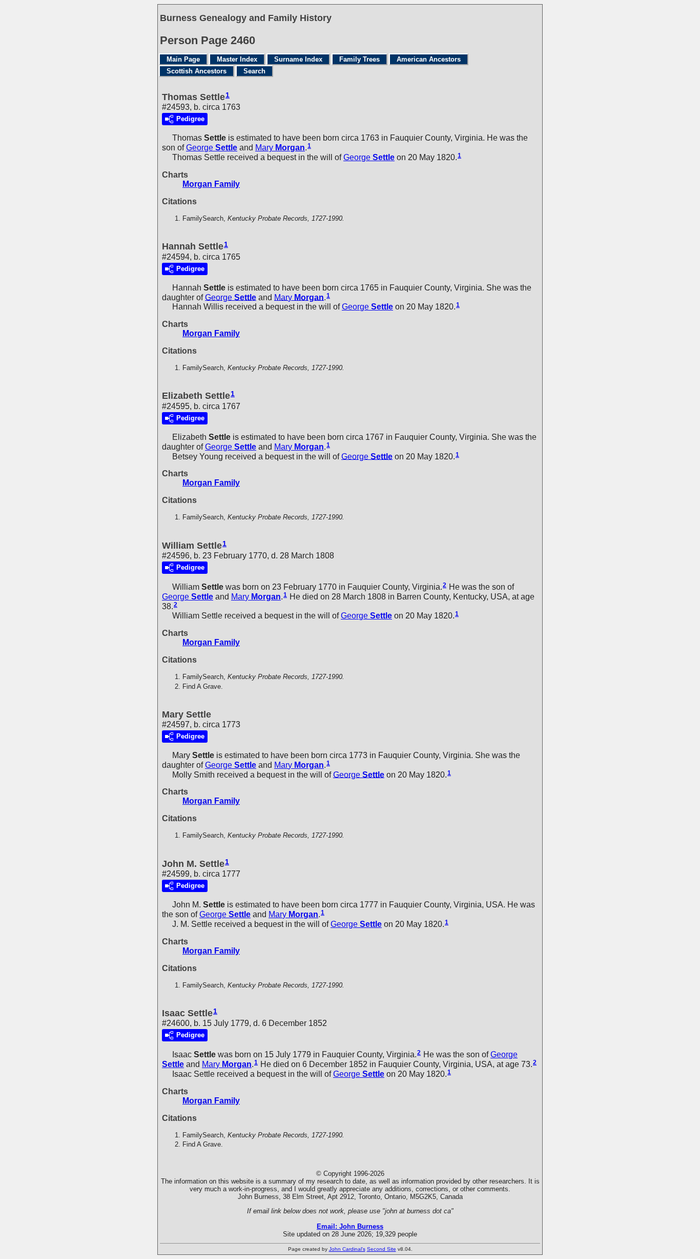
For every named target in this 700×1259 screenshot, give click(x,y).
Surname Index (298, 59)
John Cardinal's (347, 1249)
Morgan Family (211, 184)
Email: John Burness (350, 1226)
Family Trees (359, 59)
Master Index (237, 59)
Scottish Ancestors (197, 71)
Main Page (183, 59)
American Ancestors (429, 59)
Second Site (381, 1249)
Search (254, 71)
